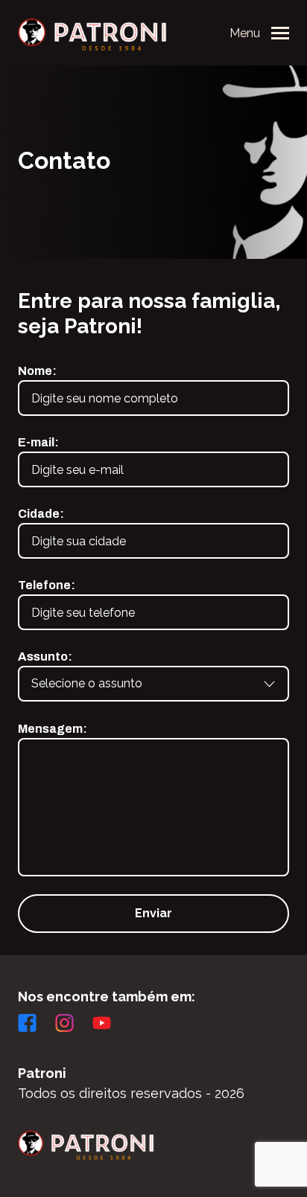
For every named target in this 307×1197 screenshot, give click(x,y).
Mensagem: (52, 728)
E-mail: (38, 442)
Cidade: (41, 513)
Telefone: (46, 585)
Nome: (37, 371)
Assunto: (45, 656)
